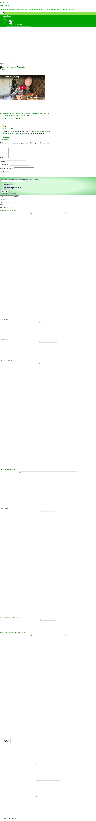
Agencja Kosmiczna (9, 189)
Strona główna (7, 16)
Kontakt (5, 17)
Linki (4, 19)
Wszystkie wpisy (8, 184)
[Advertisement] (42, 753)
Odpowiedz (6, 137)
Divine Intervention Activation (14, 24)
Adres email (4, 164)
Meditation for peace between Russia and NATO (18, 26)
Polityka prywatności (8, 20)
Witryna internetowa (6, 168)
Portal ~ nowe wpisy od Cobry (12, 187)
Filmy (3, 69)
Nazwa (3, 161)
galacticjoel (13, 67)
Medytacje (7, 186)
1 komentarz (21, 67)
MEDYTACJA (4, 5)
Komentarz (4, 157)
